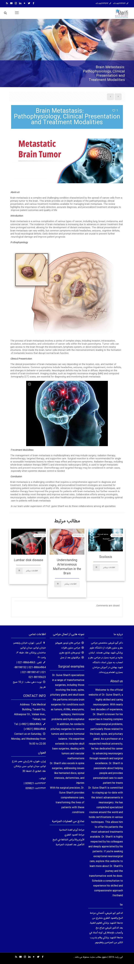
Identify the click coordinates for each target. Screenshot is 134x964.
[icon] (11, 3)
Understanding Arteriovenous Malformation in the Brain (67, 567)
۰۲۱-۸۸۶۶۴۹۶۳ (102, 3)
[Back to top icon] (118, 957)
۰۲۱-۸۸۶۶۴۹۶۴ (119, 3)
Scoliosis (105, 557)
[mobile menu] (17, 13)
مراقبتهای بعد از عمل (70, 658)
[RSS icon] (7, 3)
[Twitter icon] (29, 3)
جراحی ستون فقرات (70, 648)
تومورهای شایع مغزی (69, 653)
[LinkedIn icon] (20, 3)
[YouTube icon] (24, 3)
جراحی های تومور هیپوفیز (67, 643)
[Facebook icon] (33, 3)
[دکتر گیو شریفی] (121, 13)
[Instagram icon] (15, 3)
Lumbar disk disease (28, 560)
